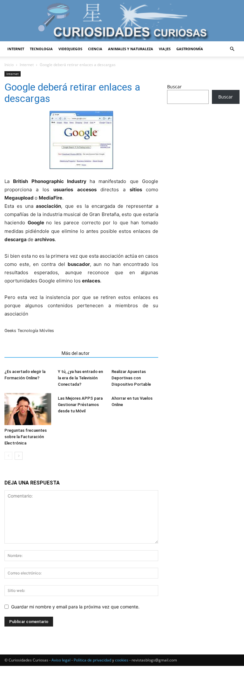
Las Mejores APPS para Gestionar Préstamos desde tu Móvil (80, 404)
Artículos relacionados (31, 353)
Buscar (174, 87)
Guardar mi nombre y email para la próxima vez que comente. (75, 606)
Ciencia (95, 48)
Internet (15, 48)
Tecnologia (41, 48)
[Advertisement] (203, 151)
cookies (121, 660)
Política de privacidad (92, 660)
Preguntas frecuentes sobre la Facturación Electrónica (25, 436)
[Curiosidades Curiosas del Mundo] (122, 21)
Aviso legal (61, 660)
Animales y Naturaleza (130, 48)
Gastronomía (189, 48)
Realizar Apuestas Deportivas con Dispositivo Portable (131, 378)
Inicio (9, 64)
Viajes (165, 48)
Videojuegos (70, 48)
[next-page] (19, 456)
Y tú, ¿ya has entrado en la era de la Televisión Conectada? (80, 378)
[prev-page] (8, 456)
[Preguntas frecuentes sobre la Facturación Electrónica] (27, 409)
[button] (232, 49)
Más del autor (76, 353)
